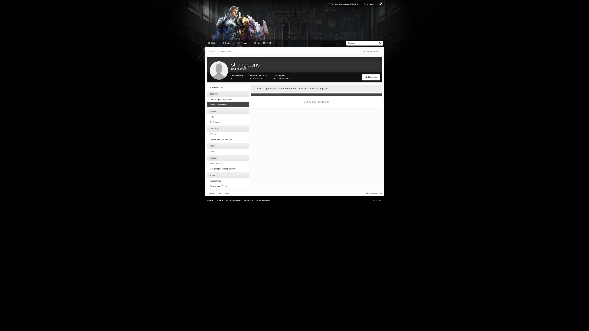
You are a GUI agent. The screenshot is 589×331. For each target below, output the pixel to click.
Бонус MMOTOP (264, 43)
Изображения (216, 164)
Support (244, 43)
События (214, 134)
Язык (209, 201)
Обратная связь (263, 201)
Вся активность (216, 87)
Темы (212, 117)
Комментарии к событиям (221, 139)
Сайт (213, 43)
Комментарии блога (218, 186)
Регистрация (369, 4)
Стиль (219, 201)
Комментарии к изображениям (223, 169)
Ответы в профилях (218, 105)
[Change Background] (380, 4)
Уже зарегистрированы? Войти (344, 4)
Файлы (227, 43)
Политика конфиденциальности (239, 201)
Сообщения (215, 122)
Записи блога (215, 181)
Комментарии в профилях (221, 100)
